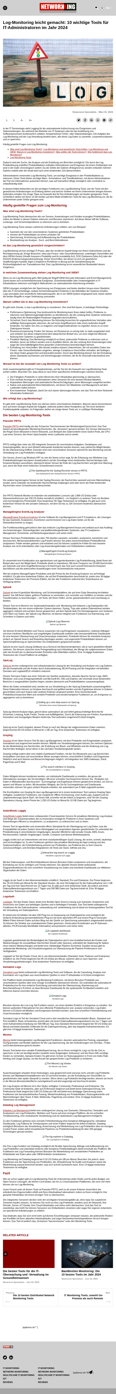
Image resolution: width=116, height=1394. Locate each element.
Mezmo (6, 1040)
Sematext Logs (10, 972)
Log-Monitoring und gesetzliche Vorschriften (65, 149)
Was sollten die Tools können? (71, 152)
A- (22, 120)
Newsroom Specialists (84, 112)
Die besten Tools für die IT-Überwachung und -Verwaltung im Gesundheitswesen (26, 1274)
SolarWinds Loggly (12, 816)
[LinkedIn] (91, 120)
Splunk (6, 592)
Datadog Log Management (16, 1110)
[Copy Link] (110, 120)
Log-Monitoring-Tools (20, 157)
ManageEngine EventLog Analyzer (20, 517)
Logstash (7, 902)
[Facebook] (85, 120)
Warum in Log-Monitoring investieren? (36, 152)
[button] (110, 1253)
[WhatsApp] (97, 120)
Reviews (8, 1382)
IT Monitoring (11, 1368)
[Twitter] (78, 120)
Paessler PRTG (11, 426)
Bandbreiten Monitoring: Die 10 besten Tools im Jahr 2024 (81, 1273)
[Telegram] (104, 120)
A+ (30, 120)
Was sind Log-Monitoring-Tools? (26, 149)
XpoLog (7, 666)
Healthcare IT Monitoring (19, 1375)
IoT (5, 1378)
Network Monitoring (16, 1371)
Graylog (7, 740)
